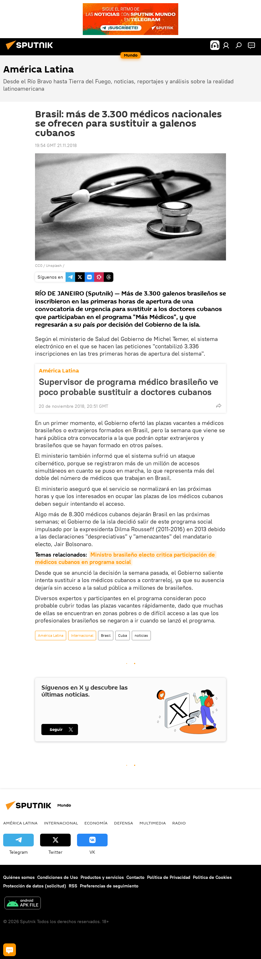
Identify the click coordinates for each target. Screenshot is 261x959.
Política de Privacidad (168, 877)
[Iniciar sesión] (226, 45)
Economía (96, 823)
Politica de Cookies (212, 877)
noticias (141, 635)
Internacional (82, 635)
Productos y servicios (102, 877)
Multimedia (152, 823)
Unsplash (54, 265)
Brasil (105, 635)
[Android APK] (22, 904)
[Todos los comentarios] (9, 949)
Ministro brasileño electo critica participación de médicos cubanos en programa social (125, 558)
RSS (73, 886)
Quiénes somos (19, 877)
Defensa (123, 823)
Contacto (135, 877)
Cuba (122, 635)
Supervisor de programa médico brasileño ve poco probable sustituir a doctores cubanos (128, 387)
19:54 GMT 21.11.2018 (56, 145)
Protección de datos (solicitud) (34, 886)
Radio (179, 823)
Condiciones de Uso (57, 877)
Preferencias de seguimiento (109, 886)
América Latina (59, 371)
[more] (218, 405)
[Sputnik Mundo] (31, 50)
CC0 (38, 265)
